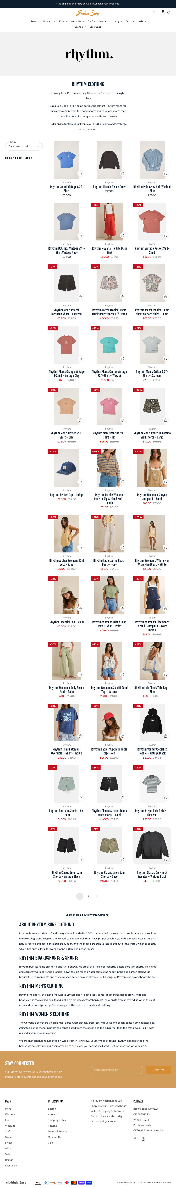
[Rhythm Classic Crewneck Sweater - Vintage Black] (152, 846)
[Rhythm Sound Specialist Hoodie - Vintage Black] (152, 722)
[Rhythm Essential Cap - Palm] (67, 595)
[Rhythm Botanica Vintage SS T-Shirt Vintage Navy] (67, 221)
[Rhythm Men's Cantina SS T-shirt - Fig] (109, 406)
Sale (140, 21)
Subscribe (158, 1069)
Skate (102, 21)
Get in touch (118, 1046)
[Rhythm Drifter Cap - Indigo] (67, 468)
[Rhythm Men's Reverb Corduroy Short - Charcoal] (67, 283)
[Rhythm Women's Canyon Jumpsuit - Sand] (152, 468)
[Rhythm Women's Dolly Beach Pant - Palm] (67, 661)
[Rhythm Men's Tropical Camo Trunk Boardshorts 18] (109, 283)
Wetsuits (76, 21)
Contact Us (54, 1137)
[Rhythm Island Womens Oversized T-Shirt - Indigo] (67, 722)
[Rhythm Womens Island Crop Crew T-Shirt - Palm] (109, 595)
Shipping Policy (57, 1120)
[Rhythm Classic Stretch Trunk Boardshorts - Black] (109, 784)
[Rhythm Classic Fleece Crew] (109, 160)
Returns (52, 1125)
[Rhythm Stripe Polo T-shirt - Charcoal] (152, 784)
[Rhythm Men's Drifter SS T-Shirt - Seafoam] (152, 345)
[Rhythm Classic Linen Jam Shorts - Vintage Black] (67, 846)
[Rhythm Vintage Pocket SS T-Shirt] (152, 221)
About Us (53, 1114)
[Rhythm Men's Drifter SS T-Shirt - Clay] (67, 406)
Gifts (129, 21)
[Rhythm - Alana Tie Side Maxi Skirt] (109, 221)
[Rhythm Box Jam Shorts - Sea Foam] (67, 784)
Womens (48, 21)
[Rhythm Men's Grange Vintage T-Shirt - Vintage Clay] (67, 345)
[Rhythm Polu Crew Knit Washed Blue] (152, 160)
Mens (33, 21)
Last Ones (95, 26)
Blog (50, 1143)
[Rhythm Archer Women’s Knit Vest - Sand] (67, 534)
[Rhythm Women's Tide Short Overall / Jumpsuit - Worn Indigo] (152, 595)
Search (52, 1108)
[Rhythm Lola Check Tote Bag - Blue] (152, 661)
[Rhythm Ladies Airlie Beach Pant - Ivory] (109, 534)
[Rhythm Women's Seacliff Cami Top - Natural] (109, 661)
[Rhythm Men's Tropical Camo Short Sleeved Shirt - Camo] (152, 283)
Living (116, 21)
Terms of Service (57, 1131)
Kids (61, 21)
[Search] (169, 12)
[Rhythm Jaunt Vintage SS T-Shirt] (67, 160)
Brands (79, 26)
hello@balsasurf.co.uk (145, 1108)
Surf (90, 21)
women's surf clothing (43, 1033)
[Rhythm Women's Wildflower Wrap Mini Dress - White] (152, 534)
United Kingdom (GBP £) (16, 1182)
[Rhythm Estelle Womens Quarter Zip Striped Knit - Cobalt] (109, 468)
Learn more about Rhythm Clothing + (88, 915)
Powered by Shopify (126, 1182)
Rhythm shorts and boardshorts (136, 977)
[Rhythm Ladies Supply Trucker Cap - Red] (109, 722)
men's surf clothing (99, 1005)
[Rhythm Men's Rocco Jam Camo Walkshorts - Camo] (152, 406)
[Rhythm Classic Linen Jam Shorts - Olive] (109, 846)
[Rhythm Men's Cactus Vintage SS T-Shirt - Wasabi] (109, 345)
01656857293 (141, 1114)
